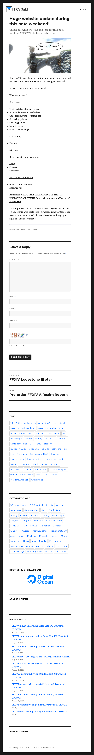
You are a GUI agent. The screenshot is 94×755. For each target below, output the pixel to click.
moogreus (24, 464)
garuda (45, 449)
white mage (37, 480)
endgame (34, 449)
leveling (55, 454)
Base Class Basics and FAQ (22, 428)
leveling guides (34, 459)
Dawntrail (62, 438)
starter (13, 475)
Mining (55, 536)
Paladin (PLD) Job (50, 464)
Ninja (33, 541)
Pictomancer (16, 546)
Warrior (48, 551)
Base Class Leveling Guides (51, 428)
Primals (29, 546)
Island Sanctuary (18, 454)
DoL (39, 444)
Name (12, 296)
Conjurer (34, 515)
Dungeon (26, 520)
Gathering (45, 526)
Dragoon (14, 520)
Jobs (12, 536)
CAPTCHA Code (16, 345)
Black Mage (54, 510)
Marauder (44, 536)
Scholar (49, 546)
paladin (35, 464)
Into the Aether (39, 531)
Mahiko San (14, 230)
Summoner (62, 546)
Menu (83, 9)
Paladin (43, 541)
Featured (38, 520)
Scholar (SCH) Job (58, 469)
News (35, 230)
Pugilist (39, 546)
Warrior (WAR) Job (19, 480)
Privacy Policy (48, 748)
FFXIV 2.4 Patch (54, 520)
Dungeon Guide (18, 449)
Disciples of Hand (18, 444)
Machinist (31, 536)
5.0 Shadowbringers (25, 423)
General (57, 526)
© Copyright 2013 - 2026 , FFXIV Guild (24, 748)
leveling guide (17, 459)
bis (63, 433)
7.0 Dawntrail (36, 505)
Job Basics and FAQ (39, 454)
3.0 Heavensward (18, 505)
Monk (64, 536)
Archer (59, 505)
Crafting (45, 515)
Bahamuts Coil (31, 510)
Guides (25, 531)
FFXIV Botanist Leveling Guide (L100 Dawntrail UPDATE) (39, 705)
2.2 (11, 423)
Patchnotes (16, 469)
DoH (32, 444)
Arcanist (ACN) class (47, 423)
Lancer (21, 536)
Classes (23, 515)
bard (62, 423)
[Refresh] (27, 334)
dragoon (48, 444)
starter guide (26, 475)
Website (13, 320)
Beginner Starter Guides (48, 433)
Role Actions (41, 469)
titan (45, 475)
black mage (16, 438)
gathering (56, 449)
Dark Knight (58, 515)
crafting (38, 438)
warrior (53, 475)
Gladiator (14, 531)
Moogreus (15, 541)
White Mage (61, 551)
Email (12, 308)
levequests (50, 459)
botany (28, 438)
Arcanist (49, 505)
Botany (14, 515)
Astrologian (16, 510)
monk (13, 464)
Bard (43, 510)
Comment (15, 259)
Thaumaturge (17, 551)
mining (62, 459)
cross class (50, 438)
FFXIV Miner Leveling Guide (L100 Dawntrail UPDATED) (39, 711)
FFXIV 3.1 (14, 526)
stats (37, 475)
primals (28, 469)
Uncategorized (34, 551)
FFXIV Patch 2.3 (29, 526)
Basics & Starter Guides (21, 433)
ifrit (65, 449)
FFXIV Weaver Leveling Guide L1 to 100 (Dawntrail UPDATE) (41, 656)
